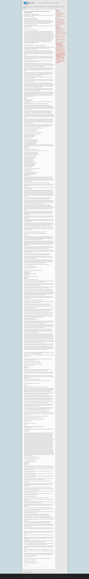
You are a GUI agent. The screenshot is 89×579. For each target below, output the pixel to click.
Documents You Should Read (60, 19)
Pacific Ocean (62, 55)
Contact (24, 8)
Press (32, 6)
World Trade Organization (59, 24)
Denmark (57, 47)
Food (60, 48)
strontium (57, 60)
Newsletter (50, 6)
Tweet (24, 565)
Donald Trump (61, 47)
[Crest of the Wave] (29, 2)
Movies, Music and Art (59, 15)
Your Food (57, 25)
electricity (64, 47)
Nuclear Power (60, 54)
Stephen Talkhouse (61, 59)
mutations (63, 53)
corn (58, 46)
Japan (64, 51)
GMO (57, 51)
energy (57, 48)
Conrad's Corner (58, 12)
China (62, 45)
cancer (58, 44)
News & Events (57, 6)
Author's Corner (58, 11)
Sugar (60, 60)
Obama (58, 55)
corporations (61, 46)
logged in (27, 572)
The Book (36, 6)
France (62, 48)
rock (58, 58)
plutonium (58, 56)
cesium (61, 44)
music (60, 53)
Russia (61, 58)
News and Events (58, 26)
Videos (62, 6)
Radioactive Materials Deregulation (60, 22)
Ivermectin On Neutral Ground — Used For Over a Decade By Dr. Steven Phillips (61, 37)
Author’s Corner (42, 6)
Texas (57, 61)
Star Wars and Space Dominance (60, 23)
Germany (62, 49)
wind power (62, 61)
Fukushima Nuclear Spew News (60, 20)
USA (59, 61)
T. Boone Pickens (63, 60)
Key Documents (26, 6)
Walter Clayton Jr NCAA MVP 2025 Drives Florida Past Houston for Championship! (60, 29)
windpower (58, 62)
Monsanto (57, 53)
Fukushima (58, 49)
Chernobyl (58, 45)
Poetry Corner (58, 18)
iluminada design (64, 576)
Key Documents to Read (59, 21)
